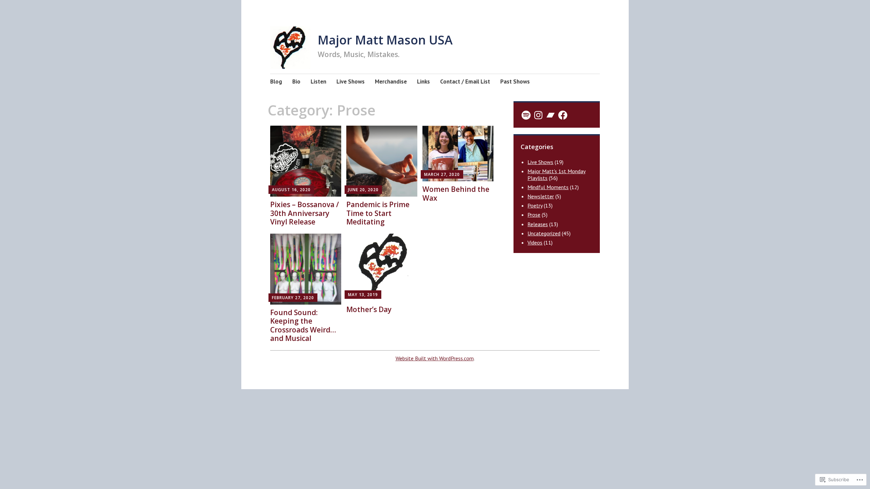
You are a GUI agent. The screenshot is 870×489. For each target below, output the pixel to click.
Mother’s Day (369, 309)
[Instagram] (538, 115)
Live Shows (350, 81)
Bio (296, 81)
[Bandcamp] (550, 115)
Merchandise (391, 81)
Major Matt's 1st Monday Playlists (556, 174)
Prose (533, 214)
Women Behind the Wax (455, 193)
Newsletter (540, 196)
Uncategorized (543, 233)
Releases (537, 224)
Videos (534, 242)
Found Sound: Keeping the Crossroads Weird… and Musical (303, 325)
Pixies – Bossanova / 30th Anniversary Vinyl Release (304, 213)
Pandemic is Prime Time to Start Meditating (378, 213)
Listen (318, 81)
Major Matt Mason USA (385, 40)
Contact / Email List (465, 81)
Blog (276, 81)
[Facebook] (562, 115)
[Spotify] (526, 115)
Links (423, 81)
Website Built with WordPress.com (435, 358)
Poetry (534, 205)
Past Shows (515, 81)
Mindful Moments (548, 187)
